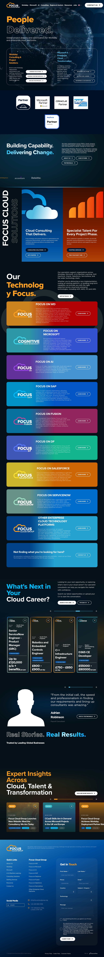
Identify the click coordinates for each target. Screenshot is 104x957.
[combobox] (68, 892)
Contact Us (10, 886)
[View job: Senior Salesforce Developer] (71, 620)
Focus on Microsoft (35, 867)
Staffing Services (11, 880)
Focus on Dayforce (35, 876)
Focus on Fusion (34, 880)
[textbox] (68, 875)
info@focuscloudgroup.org (39, 900)
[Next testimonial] (96, 687)
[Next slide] (96, 611)
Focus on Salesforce (35, 883)
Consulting (45, 5)
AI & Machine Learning (13, 873)
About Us (9, 863)
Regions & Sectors (56, 5)
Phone (67, 880)
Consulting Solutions (13, 876)
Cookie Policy (56, 953)
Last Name (81, 871)
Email (80, 880)
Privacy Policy (48, 953)
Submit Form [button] (66, 939)
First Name (64, 871)
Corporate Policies (66, 953)
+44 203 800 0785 (37, 904)
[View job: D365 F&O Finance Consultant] (47, 620)
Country (62, 888)
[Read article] (35, 806)
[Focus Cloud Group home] (13, 5)
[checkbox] (61, 919)
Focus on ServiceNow (36, 886)
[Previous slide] (50, 611)
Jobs (75, 5)
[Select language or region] (80, 5)
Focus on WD (33, 863)
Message (63, 905)
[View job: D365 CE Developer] (24, 620)
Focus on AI (33, 870)
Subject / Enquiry (84, 888)
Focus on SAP (33, 873)
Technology (64, 896)
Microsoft (33, 5)
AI (38, 5)
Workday (25, 5)
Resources (68, 5)
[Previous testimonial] (65, 687)
